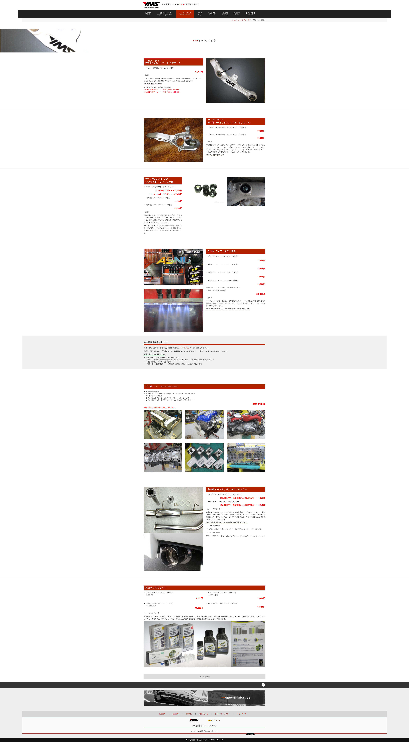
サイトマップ (241, 714)
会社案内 (225, 14)
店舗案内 (148, 14)
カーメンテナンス (185, 14)
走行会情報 (212, 14)
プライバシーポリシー (222, 714)
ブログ (199, 14)
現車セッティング (165, 14)
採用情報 (237, 14)
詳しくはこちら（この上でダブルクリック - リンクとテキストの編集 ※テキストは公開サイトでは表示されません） (204, 698)
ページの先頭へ (205, 677)
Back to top (204, 685)
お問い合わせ (250, 14)
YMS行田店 (185, 348)
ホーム (233, 20)
